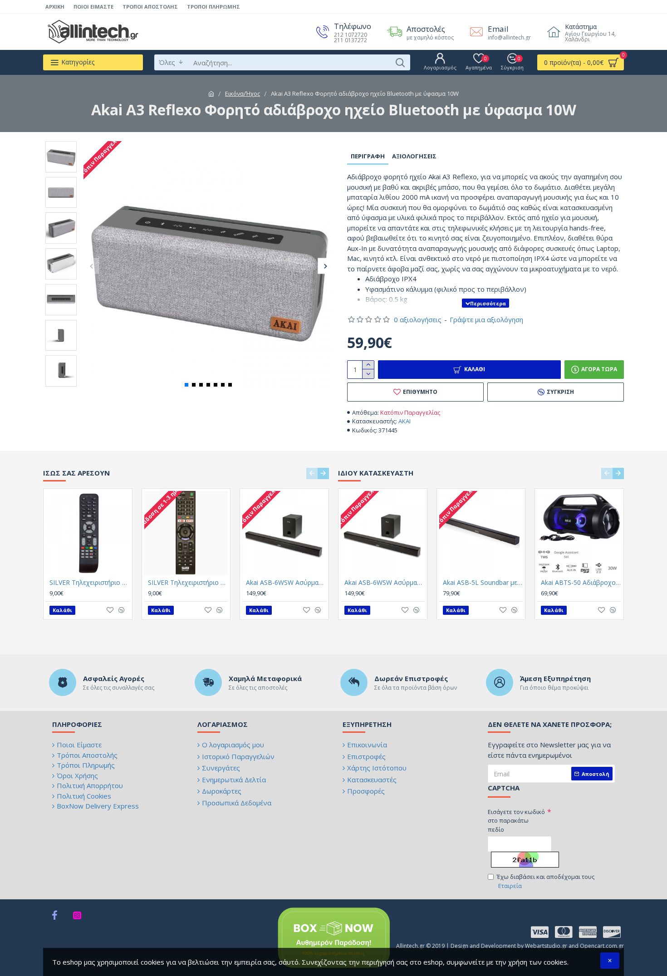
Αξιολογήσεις (414, 156)
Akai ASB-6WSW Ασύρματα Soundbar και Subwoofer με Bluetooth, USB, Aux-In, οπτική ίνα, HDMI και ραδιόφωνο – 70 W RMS (286, 583)
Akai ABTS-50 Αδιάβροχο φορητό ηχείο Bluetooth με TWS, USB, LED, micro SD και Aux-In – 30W (581, 583)
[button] (91, 266)
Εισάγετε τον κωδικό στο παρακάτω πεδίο (516, 821)
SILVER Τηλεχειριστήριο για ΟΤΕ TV (89, 583)
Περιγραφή (368, 156)
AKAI (404, 421)
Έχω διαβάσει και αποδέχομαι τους (545, 881)
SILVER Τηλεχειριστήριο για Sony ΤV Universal (188, 583)
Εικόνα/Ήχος (242, 93)
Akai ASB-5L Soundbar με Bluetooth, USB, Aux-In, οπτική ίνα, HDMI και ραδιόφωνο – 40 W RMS (483, 583)
